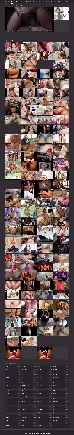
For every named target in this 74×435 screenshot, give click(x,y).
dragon (51, 1)
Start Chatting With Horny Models (65, 15)
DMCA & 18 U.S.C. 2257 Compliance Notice (43, 433)
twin (46, 1)
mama (37, 1)
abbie (31, 1)
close (34, 1)
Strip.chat (64, 11)
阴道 (61, 1)
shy (48, 1)
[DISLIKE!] (8, 5)
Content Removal (32, 433)
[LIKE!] (5, 5)
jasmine (43, 1)
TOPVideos (10, 1)
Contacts (26, 433)
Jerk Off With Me (65, 8)
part (40, 1)
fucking (55, 1)
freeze (59, 1)
